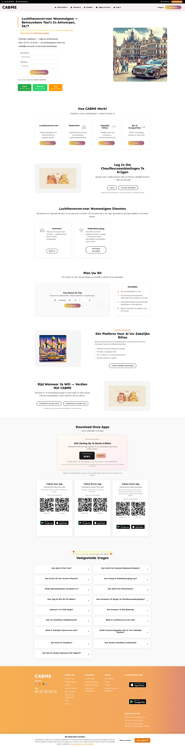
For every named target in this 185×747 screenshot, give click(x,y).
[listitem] (24, 87)
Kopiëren (101, 455)
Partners (108, 685)
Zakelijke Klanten (71, 688)
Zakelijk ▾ (89, 7)
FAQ (66, 700)
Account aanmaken (128, 188)
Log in (112, 188)
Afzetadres (24, 62)
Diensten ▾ (77, 7)
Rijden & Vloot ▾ (105, 7)
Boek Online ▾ (62, 7)
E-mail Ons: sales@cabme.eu (135, 717)
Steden (107, 682)
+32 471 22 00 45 (40, 80)
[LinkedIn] (47, 684)
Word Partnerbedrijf (91, 685)
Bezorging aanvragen (96, 250)
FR (46, 691)
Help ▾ (118, 7)
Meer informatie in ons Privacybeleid (81, 744)
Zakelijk (67, 685)
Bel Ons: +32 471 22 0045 (134, 720)
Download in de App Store (49, 403)
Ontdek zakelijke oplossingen (122, 366)
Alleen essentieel (125, 740)
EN (37, 691)
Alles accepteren (142, 740)
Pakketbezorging (70, 682)
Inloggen (161, 7)
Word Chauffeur (70, 691)
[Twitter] (43, 684)
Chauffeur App (90, 678)
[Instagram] (40, 684)
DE (50, 691)
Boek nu (52, 251)
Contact (67, 704)
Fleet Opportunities (91, 682)
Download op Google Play (76, 403)
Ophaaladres (24, 53)
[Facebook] (36, 684)
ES (55, 691)
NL (41, 691)
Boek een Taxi (69, 678)
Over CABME (109, 678)
